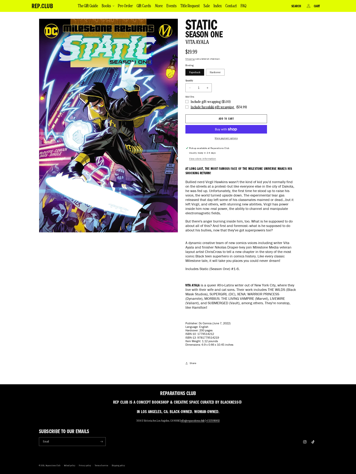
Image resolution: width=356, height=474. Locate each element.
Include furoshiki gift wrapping (213, 107)
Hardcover (215, 72)
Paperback (194, 72)
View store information (202, 158)
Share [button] (193, 363)
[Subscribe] (101, 441)
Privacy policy (85, 465)
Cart (317, 6)
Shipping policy (118, 465)
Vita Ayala (197, 42)
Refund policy (69, 465)
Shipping (190, 59)
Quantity (189, 80)
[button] (108, 6)
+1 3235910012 (213, 420)
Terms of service (101, 465)
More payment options (226, 138)
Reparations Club (53, 465)
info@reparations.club (193, 420)
